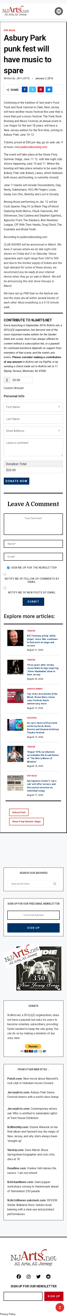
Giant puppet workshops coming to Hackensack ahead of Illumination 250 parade (32, 1186)
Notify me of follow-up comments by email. (32, 580)
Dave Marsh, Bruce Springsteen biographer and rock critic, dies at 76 (31, 1154)
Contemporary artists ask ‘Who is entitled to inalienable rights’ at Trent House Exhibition (32, 1113)
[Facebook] (18, 1276)
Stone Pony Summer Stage (26, 821)
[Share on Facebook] (25, 89)
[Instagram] (28, 1276)
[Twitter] (38, 1276)
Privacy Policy (8, 1314)
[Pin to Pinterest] (41, 89)
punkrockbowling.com (33, 147)
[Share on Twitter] (32, 89)
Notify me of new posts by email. (32, 592)
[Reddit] (48, 1276)
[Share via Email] (49, 89)
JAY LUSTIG (23, 78)
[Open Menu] (59, 11)
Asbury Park (19, 812)
